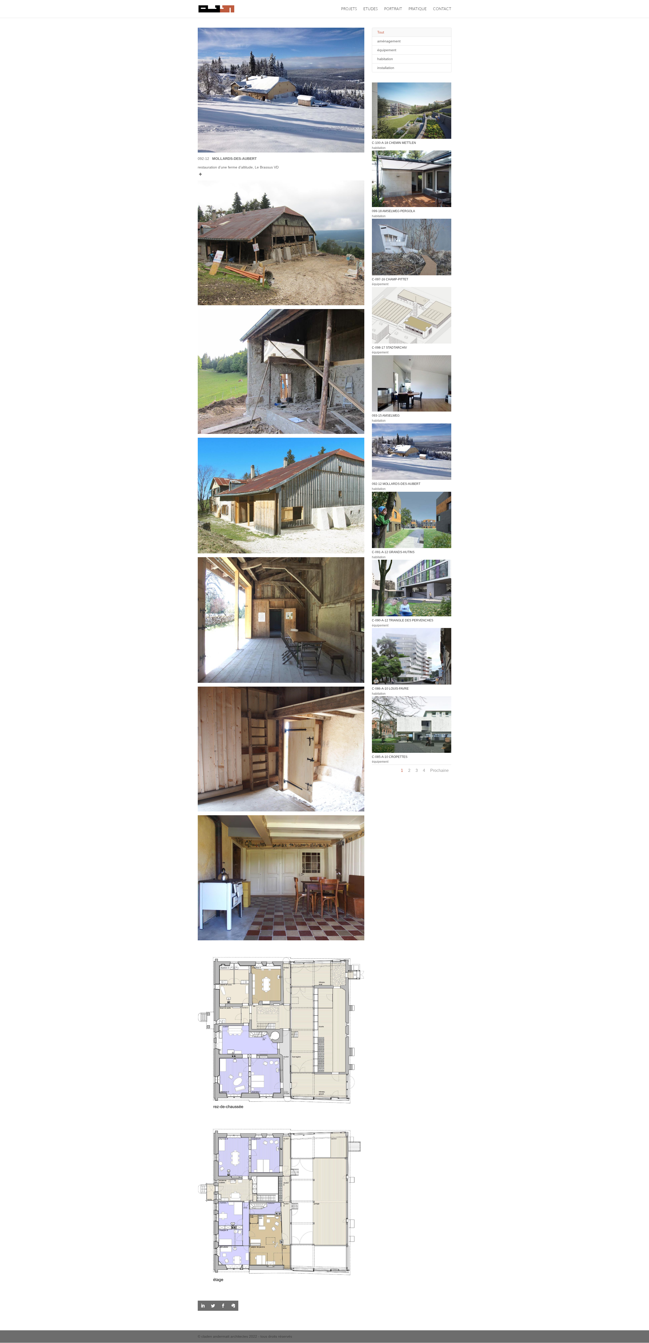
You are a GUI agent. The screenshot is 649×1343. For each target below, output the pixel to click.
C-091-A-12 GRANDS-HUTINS (393, 552)
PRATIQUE (417, 9)
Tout (380, 32)
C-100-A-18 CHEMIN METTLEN (394, 143)
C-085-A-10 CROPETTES (389, 757)
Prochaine (439, 770)
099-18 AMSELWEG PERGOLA (393, 211)
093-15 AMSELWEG (386, 415)
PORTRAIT (393, 9)
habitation (385, 59)
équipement (386, 50)
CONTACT (442, 9)
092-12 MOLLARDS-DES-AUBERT (396, 484)
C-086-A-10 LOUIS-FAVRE (390, 688)
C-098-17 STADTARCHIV (389, 347)
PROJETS (349, 9)
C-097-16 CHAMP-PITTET (390, 279)
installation (385, 68)
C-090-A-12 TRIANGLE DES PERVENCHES (402, 620)
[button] (281, 172)
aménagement (389, 41)
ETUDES (370, 9)
